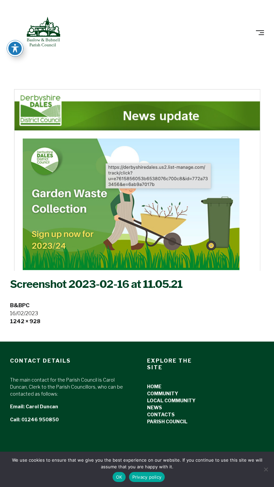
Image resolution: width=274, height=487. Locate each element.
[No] (265, 469)
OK (119, 477)
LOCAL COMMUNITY (171, 400)
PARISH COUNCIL (167, 421)
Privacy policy (147, 477)
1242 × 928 (25, 321)
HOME (154, 386)
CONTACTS (161, 414)
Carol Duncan (42, 406)
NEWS (154, 407)
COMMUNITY (162, 393)
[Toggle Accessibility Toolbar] (15, 48)
